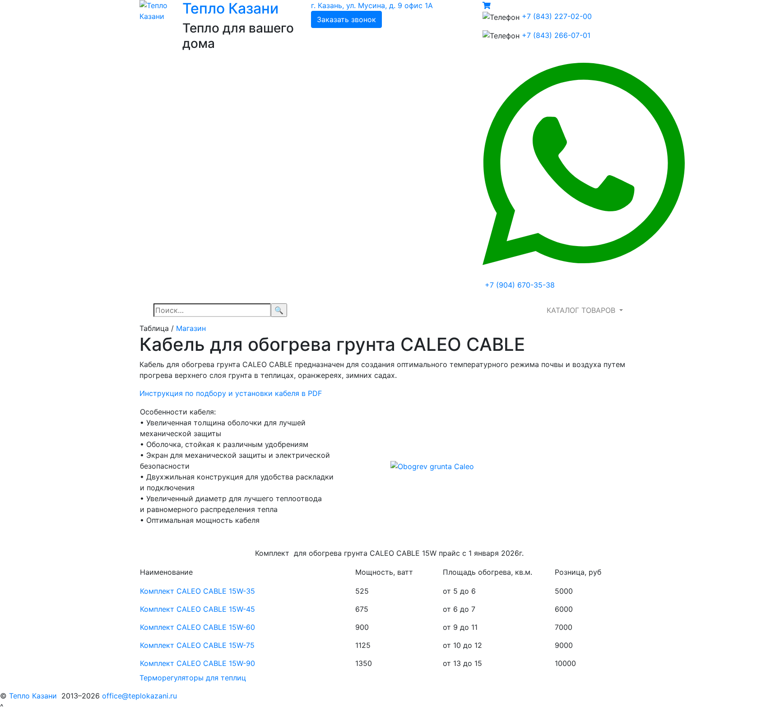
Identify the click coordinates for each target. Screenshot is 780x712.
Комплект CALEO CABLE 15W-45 (197, 609)
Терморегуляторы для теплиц (192, 677)
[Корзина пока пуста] (487, 5)
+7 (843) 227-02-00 (557, 16)
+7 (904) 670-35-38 (520, 284)
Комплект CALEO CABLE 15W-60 (197, 627)
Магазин (191, 328)
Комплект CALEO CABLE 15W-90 (197, 663)
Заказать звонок (346, 19)
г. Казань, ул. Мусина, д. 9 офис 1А (372, 5)
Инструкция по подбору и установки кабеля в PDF (230, 393)
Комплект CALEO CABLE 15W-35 (197, 591)
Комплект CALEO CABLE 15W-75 (197, 645)
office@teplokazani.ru (139, 695)
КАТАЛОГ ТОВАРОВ (582, 310)
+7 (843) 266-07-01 (556, 35)
